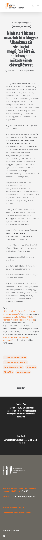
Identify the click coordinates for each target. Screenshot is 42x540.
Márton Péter (8, 372)
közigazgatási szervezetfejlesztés (15, 362)
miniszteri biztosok (23, 372)
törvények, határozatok (21, 26)
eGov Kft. (25, 491)
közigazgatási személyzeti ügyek (15, 357)
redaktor (10, 71)
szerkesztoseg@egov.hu (23, 496)
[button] (38, 6)
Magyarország (31, 367)
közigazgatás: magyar (21, 22)
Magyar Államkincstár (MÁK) (13, 367)
